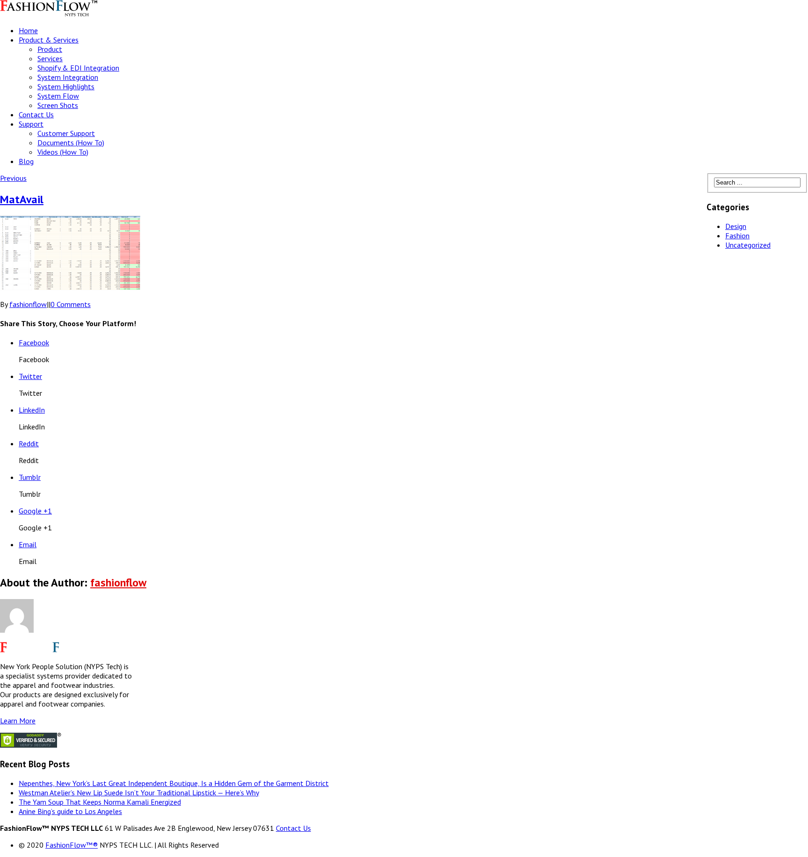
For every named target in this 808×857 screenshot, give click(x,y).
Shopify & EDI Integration (78, 67)
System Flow (58, 95)
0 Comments (70, 304)
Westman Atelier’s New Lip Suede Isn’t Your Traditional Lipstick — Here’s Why (139, 792)
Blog (26, 161)
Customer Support (66, 133)
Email (27, 544)
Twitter (30, 376)
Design (735, 226)
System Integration (67, 77)
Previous (13, 178)
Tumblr (30, 477)
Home (28, 30)
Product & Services (49, 39)
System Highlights (65, 86)
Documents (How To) (70, 142)
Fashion (737, 235)
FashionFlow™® (71, 845)
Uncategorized (748, 245)
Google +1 (35, 510)
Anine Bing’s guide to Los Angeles (70, 811)
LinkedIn (32, 409)
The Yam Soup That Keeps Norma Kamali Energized (100, 802)
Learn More (18, 720)
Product (49, 49)
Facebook (34, 342)
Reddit (29, 443)
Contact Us (36, 114)
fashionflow (28, 304)
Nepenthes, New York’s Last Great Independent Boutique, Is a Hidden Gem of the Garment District (174, 783)
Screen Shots (57, 105)
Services (50, 58)
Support (31, 124)
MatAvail (21, 199)
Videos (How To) (62, 152)
